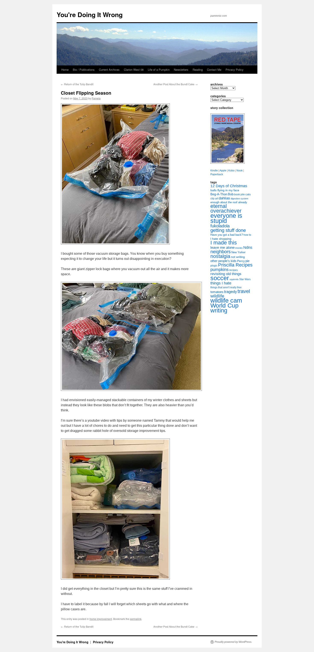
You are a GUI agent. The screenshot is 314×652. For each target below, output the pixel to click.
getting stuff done (228, 230)
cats (248, 194)
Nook (239, 170)
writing (218, 310)
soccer (219, 277)
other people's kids (223, 261)
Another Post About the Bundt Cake (175, 84)
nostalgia (220, 256)
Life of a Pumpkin (159, 70)
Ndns (247, 247)
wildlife (217, 295)
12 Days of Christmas (228, 186)
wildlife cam (226, 300)
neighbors (220, 251)
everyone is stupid (226, 218)
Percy (241, 261)
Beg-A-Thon (218, 194)
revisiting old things (225, 274)
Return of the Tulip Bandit (77, 84)
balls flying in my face (224, 190)
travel (244, 291)
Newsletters (181, 70)
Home (65, 70)
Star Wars (245, 279)
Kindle (214, 170)
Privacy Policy (235, 70)
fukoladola (220, 226)
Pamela (96, 98)
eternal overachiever (225, 208)
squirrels (234, 279)
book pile (239, 194)
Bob (230, 194)
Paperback (216, 174)
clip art (214, 198)
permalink (135, 619)
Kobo (231, 170)
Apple (223, 170)
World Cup (224, 305)
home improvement (101, 619)
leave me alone (222, 248)
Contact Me (214, 70)
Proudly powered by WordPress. (233, 641)
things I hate (220, 283)
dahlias (224, 198)
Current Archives (109, 70)
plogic (213, 265)
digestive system (239, 198)
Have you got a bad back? (226, 234)
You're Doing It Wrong (90, 14)
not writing (238, 257)
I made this (223, 243)
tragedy (230, 292)
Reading (198, 70)
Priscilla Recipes (235, 265)
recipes (233, 270)
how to (247, 234)
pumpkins (219, 269)
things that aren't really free (226, 287)
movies (239, 248)
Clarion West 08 (134, 70)
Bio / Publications (84, 70)
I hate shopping (220, 238)
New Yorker (238, 252)
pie (247, 261)
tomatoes (216, 292)
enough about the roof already (228, 202)
